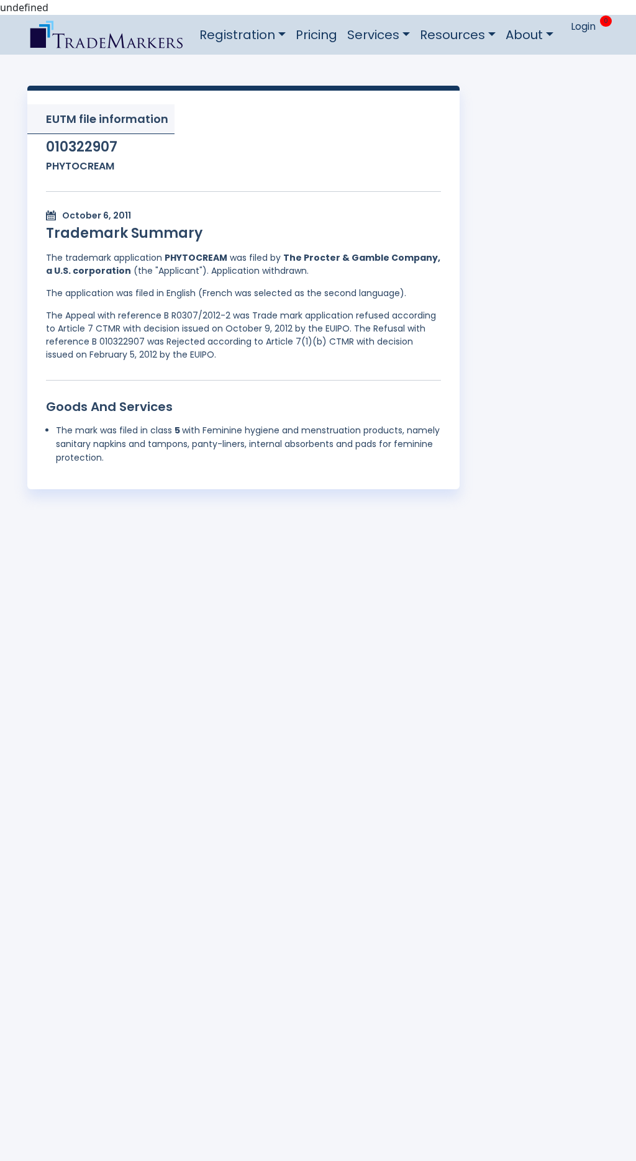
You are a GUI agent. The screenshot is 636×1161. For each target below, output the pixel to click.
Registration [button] (237, 34)
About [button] (524, 34)
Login (583, 26)
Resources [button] (452, 34)
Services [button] (373, 34)
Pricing (316, 34)
